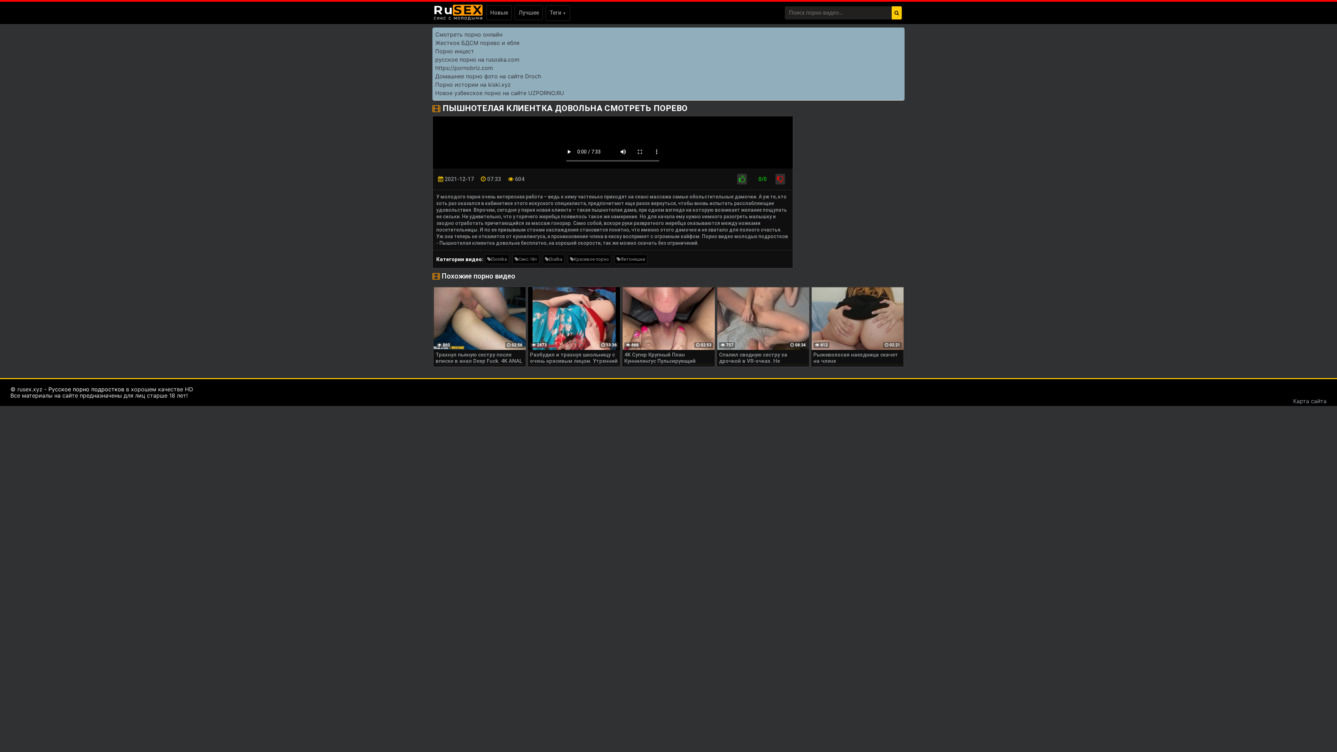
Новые (499, 12)
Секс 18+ (527, 259)
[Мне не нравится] (780, 179)
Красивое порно (591, 259)
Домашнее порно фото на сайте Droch (488, 76)
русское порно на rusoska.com (477, 59)
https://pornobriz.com (464, 67)
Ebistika (499, 259)
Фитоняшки (632, 259)
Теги (557, 12)
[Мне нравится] (742, 179)
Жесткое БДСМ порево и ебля (477, 42)
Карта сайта (1310, 401)
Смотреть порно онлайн (468, 34)
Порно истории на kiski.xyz (473, 84)
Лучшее (528, 12)
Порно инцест (454, 51)
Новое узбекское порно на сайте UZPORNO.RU (499, 92)
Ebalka (555, 259)
